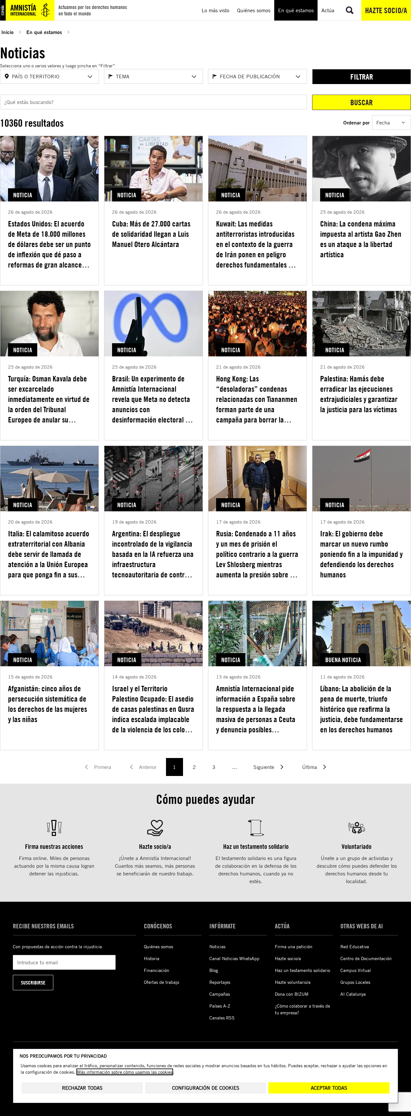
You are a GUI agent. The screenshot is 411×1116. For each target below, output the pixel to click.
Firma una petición (293, 946)
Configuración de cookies (205, 1088)
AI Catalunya (353, 994)
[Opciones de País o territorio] (90, 77)
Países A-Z (219, 1006)
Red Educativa (354, 946)
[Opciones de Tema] (194, 77)
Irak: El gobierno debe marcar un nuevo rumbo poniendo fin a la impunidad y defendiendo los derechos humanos (361, 554)
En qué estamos (44, 32)
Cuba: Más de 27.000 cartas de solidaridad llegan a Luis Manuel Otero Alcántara (151, 234)
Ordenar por (356, 122)
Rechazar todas (82, 1088)
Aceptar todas (329, 1088)
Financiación (156, 970)
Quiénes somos (158, 946)
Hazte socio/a (386, 10)
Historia (151, 958)
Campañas (219, 994)
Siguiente (263, 767)
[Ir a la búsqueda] (349, 10)
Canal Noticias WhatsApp (234, 958)
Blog (213, 970)
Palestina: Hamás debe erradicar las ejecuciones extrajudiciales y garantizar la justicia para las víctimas (359, 394)
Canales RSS (222, 1017)
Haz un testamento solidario (302, 970)
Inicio (7, 32)
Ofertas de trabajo (161, 982)
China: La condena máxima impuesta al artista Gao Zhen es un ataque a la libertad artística (360, 239)
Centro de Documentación (366, 958)
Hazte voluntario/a (292, 982)
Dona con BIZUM (292, 994)
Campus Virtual (355, 970)
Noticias (217, 946)
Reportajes (219, 982)
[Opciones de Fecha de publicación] (298, 77)
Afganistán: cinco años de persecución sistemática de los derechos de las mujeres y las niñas (47, 704)
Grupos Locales (355, 982)
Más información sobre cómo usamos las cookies (124, 1072)
